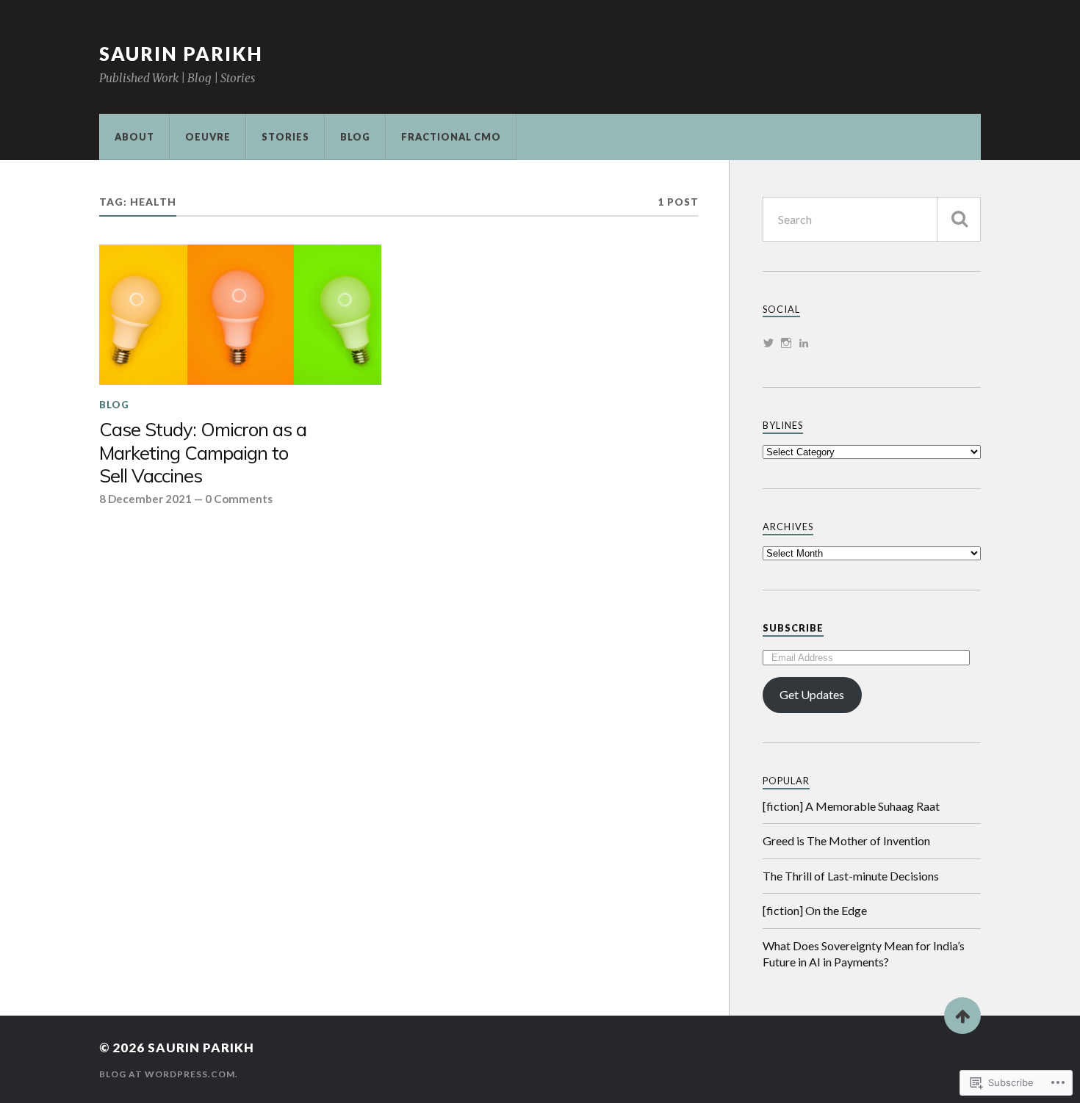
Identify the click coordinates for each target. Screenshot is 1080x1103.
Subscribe (793, 628)
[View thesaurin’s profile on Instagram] (786, 343)
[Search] (959, 219)
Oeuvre (208, 136)
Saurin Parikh (181, 54)
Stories (285, 136)
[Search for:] (872, 219)
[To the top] (962, 1015)
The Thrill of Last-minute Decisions (851, 876)
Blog (355, 136)
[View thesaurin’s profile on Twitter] (768, 343)
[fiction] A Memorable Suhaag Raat (851, 806)
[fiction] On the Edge (815, 910)
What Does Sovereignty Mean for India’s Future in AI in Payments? (864, 954)
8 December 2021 (145, 498)
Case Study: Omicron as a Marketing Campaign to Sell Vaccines (202, 453)
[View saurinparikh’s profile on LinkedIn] (804, 343)
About (134, 136)
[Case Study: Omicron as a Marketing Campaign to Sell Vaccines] (240, 315)
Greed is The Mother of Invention (846, 840)
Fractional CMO (451, 136)
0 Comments (239, 498)
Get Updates (812, 694)
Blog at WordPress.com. (168, 1074)
